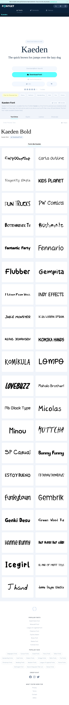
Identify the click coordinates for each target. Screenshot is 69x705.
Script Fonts (35, 654)
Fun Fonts (63, 658)
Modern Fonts (30, 658)
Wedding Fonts (20, 662)
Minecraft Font (34, 624)
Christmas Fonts (7, 662)
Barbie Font (34, 641)
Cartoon (30, 95)
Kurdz (55, 103)
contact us (53, 1)
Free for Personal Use (10, 95)
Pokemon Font (34, 631)
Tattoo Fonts (57, 654)
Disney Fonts (50, 667)
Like (29, 84)
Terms (34, 691)
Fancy (23, 95)
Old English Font (18, 667)
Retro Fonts (53, 658)
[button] (60, 6)
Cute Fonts (19, 658)
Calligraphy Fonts (12, 654)
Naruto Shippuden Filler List (35, 667)
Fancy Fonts (46, 654)
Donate (62, 103)
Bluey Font (34, 638)
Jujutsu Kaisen (34, 634)
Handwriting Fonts (7, 658)
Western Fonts (32, 662)
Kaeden (35, 106)
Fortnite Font (34, 645)
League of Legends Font (34, 628)
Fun (56, 95)
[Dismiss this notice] (67, 1)
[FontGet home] (7, 6)
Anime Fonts (62, 662)
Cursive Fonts (25, 654)
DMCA (34, 698)
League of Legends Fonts (47, 662)
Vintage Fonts (42, 658)
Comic (63, 95)
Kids (49, 95)
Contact (34, 694)
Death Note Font (34, 621)
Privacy (34, 688)
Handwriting (41, 95)
